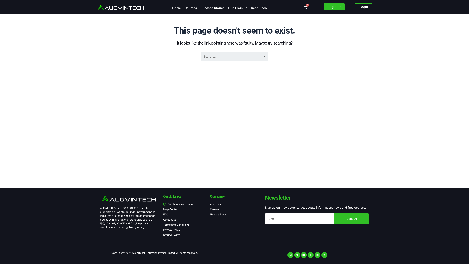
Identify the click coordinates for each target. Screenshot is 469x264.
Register (334, 7)
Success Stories (213, 8)
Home (176, 8)
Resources (259, 8)
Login (364, 7)
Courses (190, 8)
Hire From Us (238, 8)
